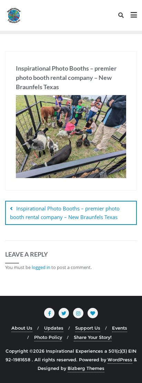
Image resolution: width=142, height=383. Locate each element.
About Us (21, 328)
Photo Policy (48, 337)
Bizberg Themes (86, 368)
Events (119, 328)
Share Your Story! (93, 337)
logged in (41, 267)
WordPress (120, 359)
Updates (53, 328)
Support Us (87, 328)
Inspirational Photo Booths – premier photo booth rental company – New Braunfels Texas (65, 212)
